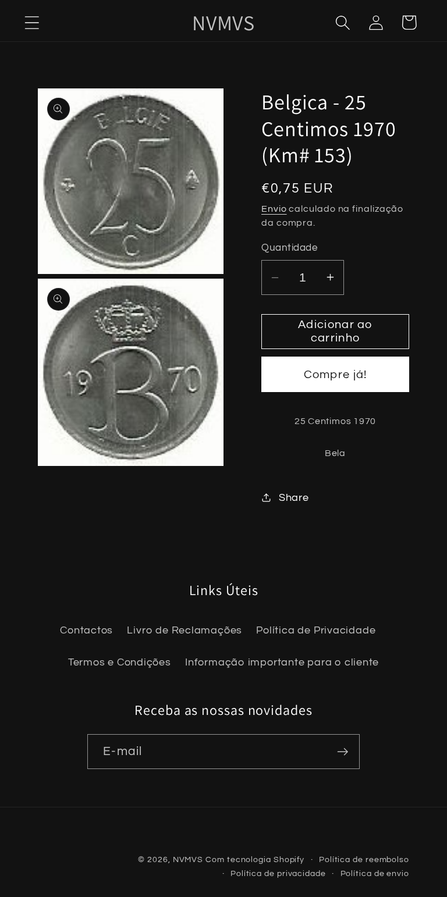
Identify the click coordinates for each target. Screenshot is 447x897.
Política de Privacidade (315, 630)
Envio (274, 208)
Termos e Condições (119, 662)
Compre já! (335, 374)
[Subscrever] (342, 752)
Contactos (86, 630)
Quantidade (289, 248)
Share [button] (294, 497)
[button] (31, 22)
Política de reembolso (364, 859)
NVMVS (188, 859)
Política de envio (374, 873)
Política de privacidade (278, 873)
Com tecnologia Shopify (254, 859)
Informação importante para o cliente (282, 662)
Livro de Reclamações (184, 630)
